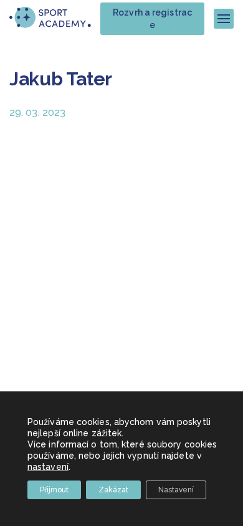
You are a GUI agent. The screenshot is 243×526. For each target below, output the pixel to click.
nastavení (48, 467)
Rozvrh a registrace (152, 18)
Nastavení (176, 489)
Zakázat (113, 489)
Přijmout (54, 489)
